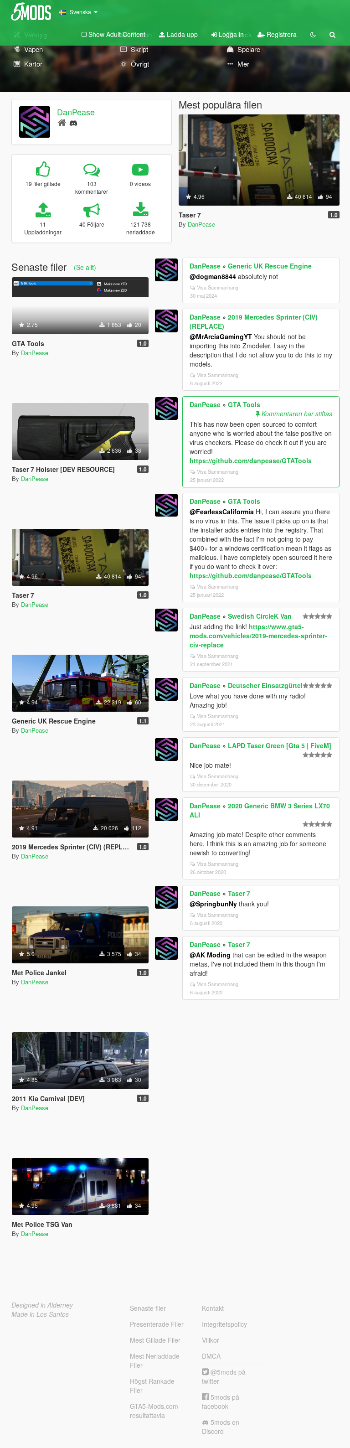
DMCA (211, 1355)
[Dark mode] (313, 34)
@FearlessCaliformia (222, 511)
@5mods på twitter (224, 1376)
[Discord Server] (73, 122)
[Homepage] (62, 122)
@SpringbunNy (213, 903)
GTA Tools (244, 404)
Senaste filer (148, 1308)
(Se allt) (85, 267)
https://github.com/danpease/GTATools (251, 460)
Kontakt (213, 1308)
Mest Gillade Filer (155, 1340)
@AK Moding (210, 954)
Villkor (210, 1340)
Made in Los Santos (40, 1314)
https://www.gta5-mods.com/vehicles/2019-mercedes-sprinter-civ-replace (258, 635)
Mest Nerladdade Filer (155, 1360)
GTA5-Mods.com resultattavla (154, 1410)
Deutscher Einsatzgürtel (265, 685)
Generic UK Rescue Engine (270, 265)
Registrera (281, 34)
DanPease (76, 112)
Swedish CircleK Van (260, 616)
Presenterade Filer (157, 1324)
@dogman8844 (213, 276)
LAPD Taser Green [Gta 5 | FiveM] (279, 745)
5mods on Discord (220, 1426)
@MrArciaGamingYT (221, 336)
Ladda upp (181, 34)
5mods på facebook (220, 1401)
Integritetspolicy (224, 1324)
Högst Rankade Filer (152, 1385)
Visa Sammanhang (217, 287)
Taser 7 (239, 893)
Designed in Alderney (42, 1304)
